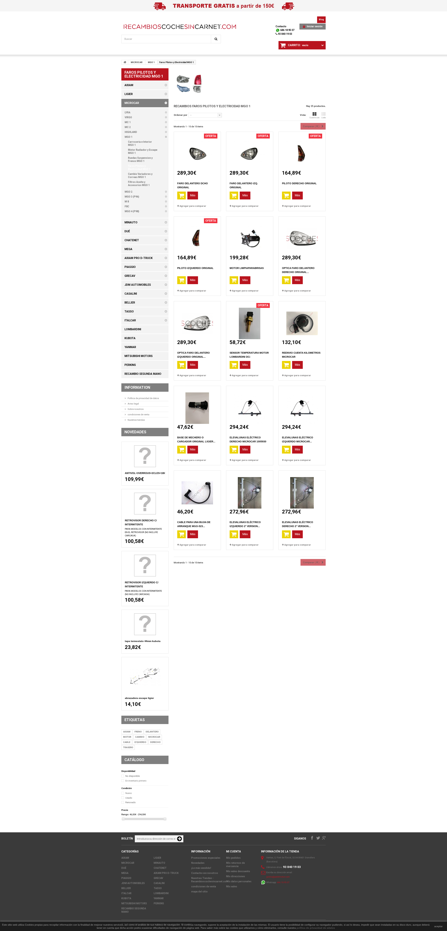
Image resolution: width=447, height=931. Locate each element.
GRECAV (158, 878)
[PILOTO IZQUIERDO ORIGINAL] (197, 235)
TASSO (158, 888)
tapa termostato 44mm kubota (142, 641)
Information (137, 387)
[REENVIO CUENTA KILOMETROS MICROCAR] (302, 320)
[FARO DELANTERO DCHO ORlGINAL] (197, 151)
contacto (281, 26)
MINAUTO (159, 862)
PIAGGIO (126, 878)
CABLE (126, 742)
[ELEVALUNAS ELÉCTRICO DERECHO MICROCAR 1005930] (250, 405)
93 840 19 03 (284, 33)
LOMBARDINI (161, 893)
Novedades (135, 432)
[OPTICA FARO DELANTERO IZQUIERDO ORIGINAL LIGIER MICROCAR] (197, 320)
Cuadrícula (314, 117)
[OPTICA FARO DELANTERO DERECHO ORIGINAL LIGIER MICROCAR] (302, 235)
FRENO (138, 731)
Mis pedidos (233, 857)
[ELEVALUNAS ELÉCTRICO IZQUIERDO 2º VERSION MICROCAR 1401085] (250, 490)
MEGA (124, 873)
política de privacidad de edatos (315, 927)
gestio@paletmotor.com (278, 877)
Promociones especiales (205, 857)
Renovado (130, 802)
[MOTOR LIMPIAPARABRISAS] (250, 235)
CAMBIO (139, 737)
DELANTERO (152, 731)
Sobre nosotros (135, 409)
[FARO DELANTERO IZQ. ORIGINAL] (250, 151)
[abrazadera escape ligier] (145, 676)
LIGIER (157, 857)
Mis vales (231, 886)
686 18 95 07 (287, 30)
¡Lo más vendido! (201, 868)
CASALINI (159, 883)
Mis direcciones (235, 876)
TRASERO (128, 747)
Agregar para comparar (192, 206)
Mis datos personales (238, 881)
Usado (128, 798)
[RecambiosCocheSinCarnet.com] (180, 26)
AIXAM (126, 731)
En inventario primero (135, 780)
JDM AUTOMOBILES (133, 883)
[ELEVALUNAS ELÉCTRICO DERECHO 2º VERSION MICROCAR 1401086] (302, 490)
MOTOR (127, 737)
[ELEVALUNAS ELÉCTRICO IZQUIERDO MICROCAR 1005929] (302, 405)
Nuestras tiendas (136, 420)
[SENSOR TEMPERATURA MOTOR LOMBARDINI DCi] (250, 320)
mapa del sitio (199, 891)
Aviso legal (133, 403)
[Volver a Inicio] (125, 62)
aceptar (438, 926)
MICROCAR (136, 62)
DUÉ (123, 868)
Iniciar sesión (315, 26)
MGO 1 (151, 62)
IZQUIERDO (140, 742)
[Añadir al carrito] (181, 195)
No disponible (132, 776)
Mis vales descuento (238, 871)
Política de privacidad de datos (143, 398)
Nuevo (128, 793)
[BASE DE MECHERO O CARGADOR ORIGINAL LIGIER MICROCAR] (197, 405)
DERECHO (155, 742)
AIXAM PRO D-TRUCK (166, 873)
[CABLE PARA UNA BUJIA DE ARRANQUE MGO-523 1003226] (197, 490)
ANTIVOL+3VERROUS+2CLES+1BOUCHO (149, 473)
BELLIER (126, 888)
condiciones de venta (138, 414)
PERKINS (159, 903)
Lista (323, 117)
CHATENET (160, 868)
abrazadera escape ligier (139, 698)
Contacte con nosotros (204, 873)
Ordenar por (180, 115)
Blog (321, 19)
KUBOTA (126, 898)
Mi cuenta (233, 851)
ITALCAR (126, 893)
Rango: (125, 814)
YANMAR (159, 898)
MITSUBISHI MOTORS (134, 903)
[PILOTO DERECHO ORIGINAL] (302, 151)
